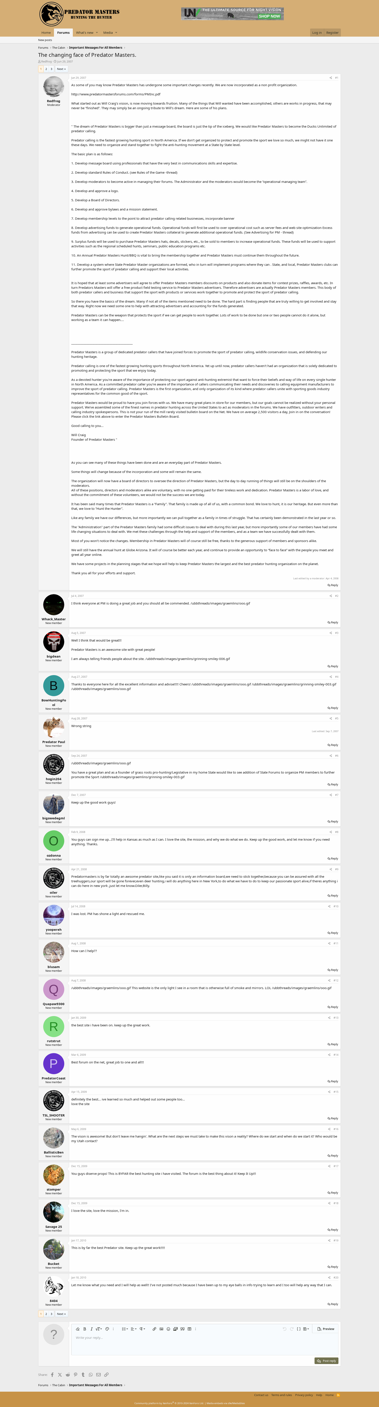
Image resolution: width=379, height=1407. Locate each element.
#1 (336, 78)
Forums (63, 32)
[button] (97, 33)
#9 (336, 869)
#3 (336, 633)
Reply (334, 585)
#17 (336, 1166)
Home (46, 32)
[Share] (331, 77)
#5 (336, 718)
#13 (336, 1018)
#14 (336, 1055)
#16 (336, 1129)
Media (108, 32)
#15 (336, 1092)
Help (319, 1395)
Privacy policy (304, 1395)
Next (60, 69)
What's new (84, 32)
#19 (336, 1240)
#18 (336, 1203)
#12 (336, 980)
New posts (45, 40)
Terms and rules (281, 1395)
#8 (336, 832)
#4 (336, 677)
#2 (336, 596)
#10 (336, 906)
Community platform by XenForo (169, 1403)
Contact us (261, 1395)
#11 (336, 943)
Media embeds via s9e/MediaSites (226, 1403)
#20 (336, 1277)
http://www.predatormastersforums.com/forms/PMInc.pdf (115, 94)
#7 (336, 795)
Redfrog (46, 61)
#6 (336, 756)
